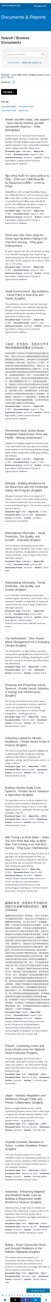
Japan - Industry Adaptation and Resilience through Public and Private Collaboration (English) (25, 1099)
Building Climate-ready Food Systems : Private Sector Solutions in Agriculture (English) (27, 791)
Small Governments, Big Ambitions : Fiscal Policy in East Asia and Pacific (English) (27, 295)
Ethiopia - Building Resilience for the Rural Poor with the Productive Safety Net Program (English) (26, 487)
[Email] (5, 1300)
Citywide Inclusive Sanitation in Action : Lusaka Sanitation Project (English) (26, 1145)
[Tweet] (15, 1300)
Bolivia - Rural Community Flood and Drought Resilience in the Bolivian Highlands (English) (25, 1248)
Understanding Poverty (11, 5)
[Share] (25, 1300)
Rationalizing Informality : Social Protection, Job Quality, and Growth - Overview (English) (25, 536)
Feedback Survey (38, 1290)
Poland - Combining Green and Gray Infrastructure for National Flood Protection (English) (24, 1049)
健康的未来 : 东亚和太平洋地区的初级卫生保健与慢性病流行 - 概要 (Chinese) (26, 906)
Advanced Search (30, 62)
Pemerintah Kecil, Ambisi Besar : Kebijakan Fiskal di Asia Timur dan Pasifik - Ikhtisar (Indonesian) (26, 434)
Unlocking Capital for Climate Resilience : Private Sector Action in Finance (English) (27, 742)
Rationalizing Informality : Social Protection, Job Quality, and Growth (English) (25, 586)
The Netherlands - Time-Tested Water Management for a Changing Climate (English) (27, 642)
